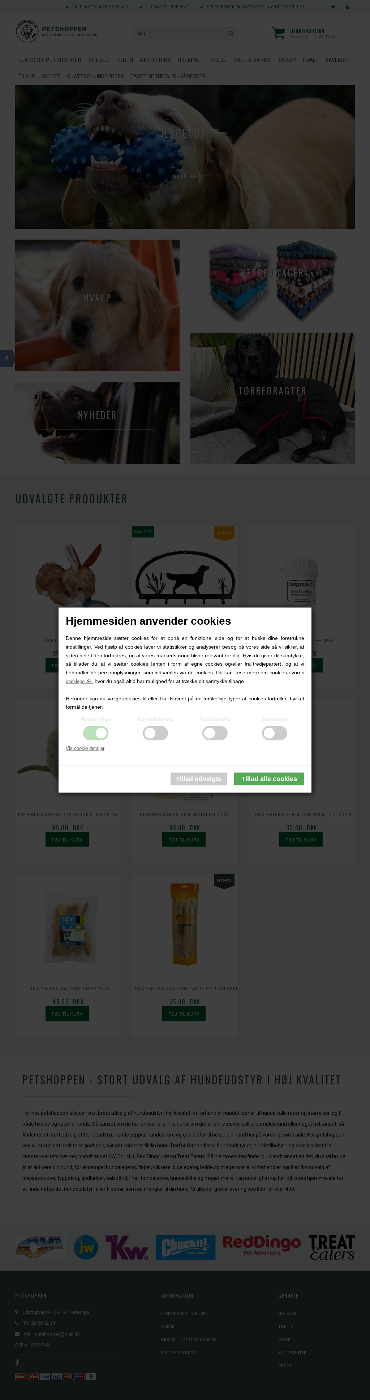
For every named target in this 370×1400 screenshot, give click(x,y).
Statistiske (275, 719)
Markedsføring (155, 719)
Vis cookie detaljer (85, 748)
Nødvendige (96, 719)
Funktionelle (215, 719)
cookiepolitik (79, 681)
